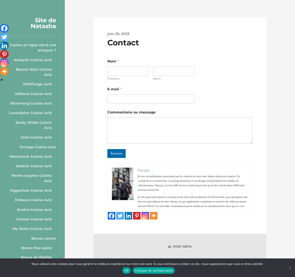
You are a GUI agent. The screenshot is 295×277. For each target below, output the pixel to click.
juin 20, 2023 (118, 34)
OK (127, 270)
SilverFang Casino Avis (31, 103)
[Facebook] (111, 216)
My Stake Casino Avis (32, 228)
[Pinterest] (137, 216)
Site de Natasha (43, 23)
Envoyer (116, 153)
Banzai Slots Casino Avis (34, 72)
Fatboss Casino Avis (33, 200)
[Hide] (1, 80)
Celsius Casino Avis (34, 219)
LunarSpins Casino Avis (30, 113)
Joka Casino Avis (36, 137)
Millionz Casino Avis (33, 94)
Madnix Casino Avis (34, 166)
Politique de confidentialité (154, 270)
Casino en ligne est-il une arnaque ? (33, 47)
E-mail (114, 89)
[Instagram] (145, 216)
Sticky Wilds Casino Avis (33, 125)
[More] (153, 216)
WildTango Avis (37, 84)
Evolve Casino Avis (34, 209)
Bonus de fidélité (36, 257)
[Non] (289, 268)
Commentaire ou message (131, 112)
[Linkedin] (128, 216)
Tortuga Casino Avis (37, 147)
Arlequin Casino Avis (33, 60)
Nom (157, 79)
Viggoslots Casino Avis (31, 190)
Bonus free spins (36, 248)
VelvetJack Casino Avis (30, 156)
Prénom (113, 79)
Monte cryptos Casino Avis (31, 178)
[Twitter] (120, 216)
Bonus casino (43, 238)
